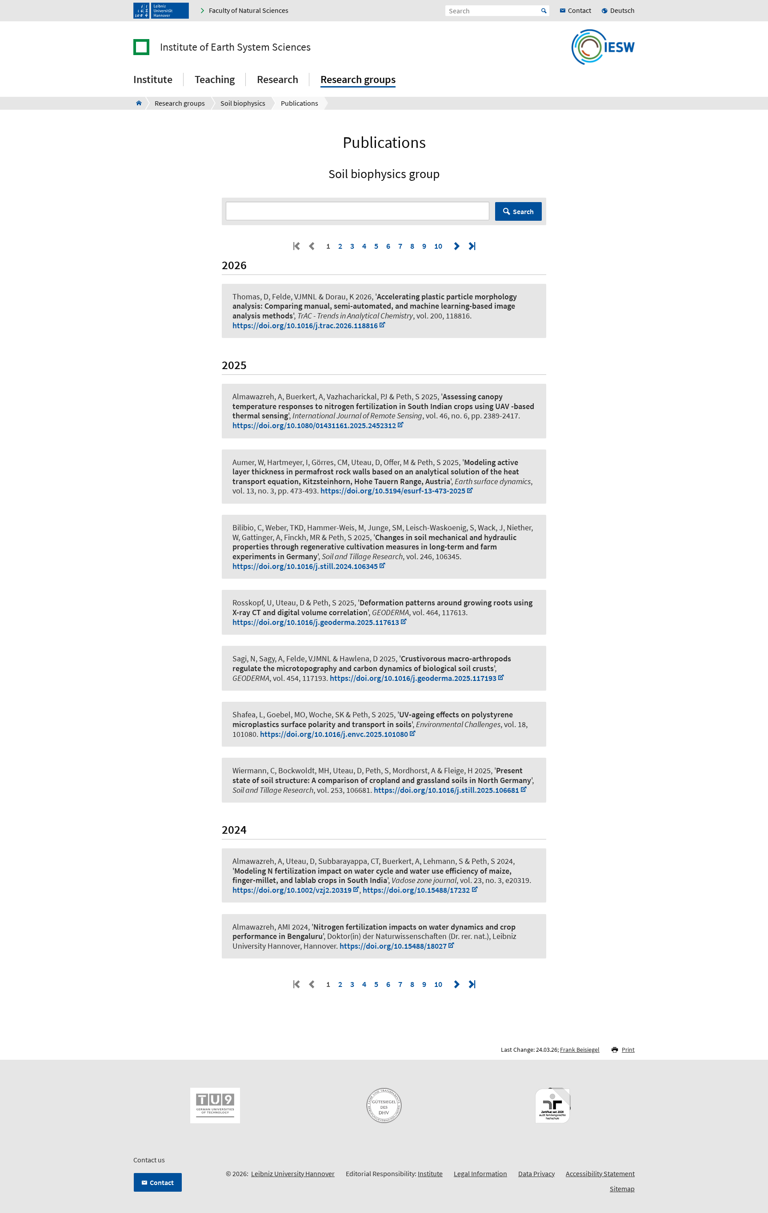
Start (544, 10)
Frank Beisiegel (580, 1050)
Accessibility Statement (600, 1173)
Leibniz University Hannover (293, 1173)
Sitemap (622, 1188)
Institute (430, 1173)
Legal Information (480, 1173)
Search (523, 211)
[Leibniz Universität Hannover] (161, 11)
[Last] (471, 246)
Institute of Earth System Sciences (235, 47)
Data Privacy (536, 1173)
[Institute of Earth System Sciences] (136, 103)
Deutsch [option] (622, 10)
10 (438, 246)
